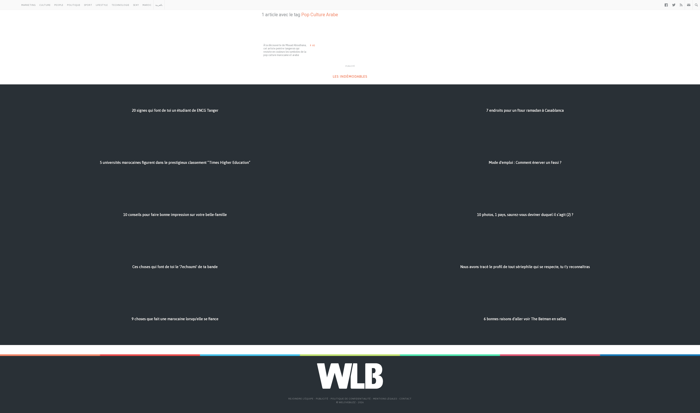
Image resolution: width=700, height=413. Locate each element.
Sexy (136, 5)
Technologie (120, 5)
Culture (45, 5)
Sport (88, 5)
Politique (73, 5)
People (58, 5)
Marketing (28, 5)
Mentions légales (385, 398)
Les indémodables (350, 76)
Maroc (147, 5)
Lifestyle (102, 5)
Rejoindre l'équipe (301, 398)
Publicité (322, 398)
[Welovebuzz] (10, 5)
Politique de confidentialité (351, 398)
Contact (405, 398)
